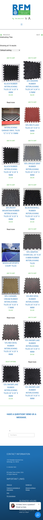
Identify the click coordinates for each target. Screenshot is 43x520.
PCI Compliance (11, 496)
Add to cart (11, 58)
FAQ (8, 493)
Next (38, 35)
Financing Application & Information (13, 489)
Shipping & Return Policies (31, 489)
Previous (6, 35)
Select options (11, 361)
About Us (9, 485)
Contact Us (29, 485)
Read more (11, 102)
